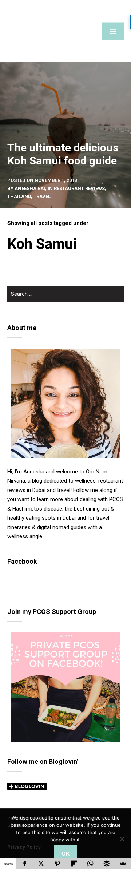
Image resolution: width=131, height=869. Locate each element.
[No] (122, 838)
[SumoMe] (123, 863)
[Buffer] (106, 863)
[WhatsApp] (90, 863)
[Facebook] (24, 863)
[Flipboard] (74, 863)
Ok (65, 853)
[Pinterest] (57, 863)
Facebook (22, 561)
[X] (41, 863)
